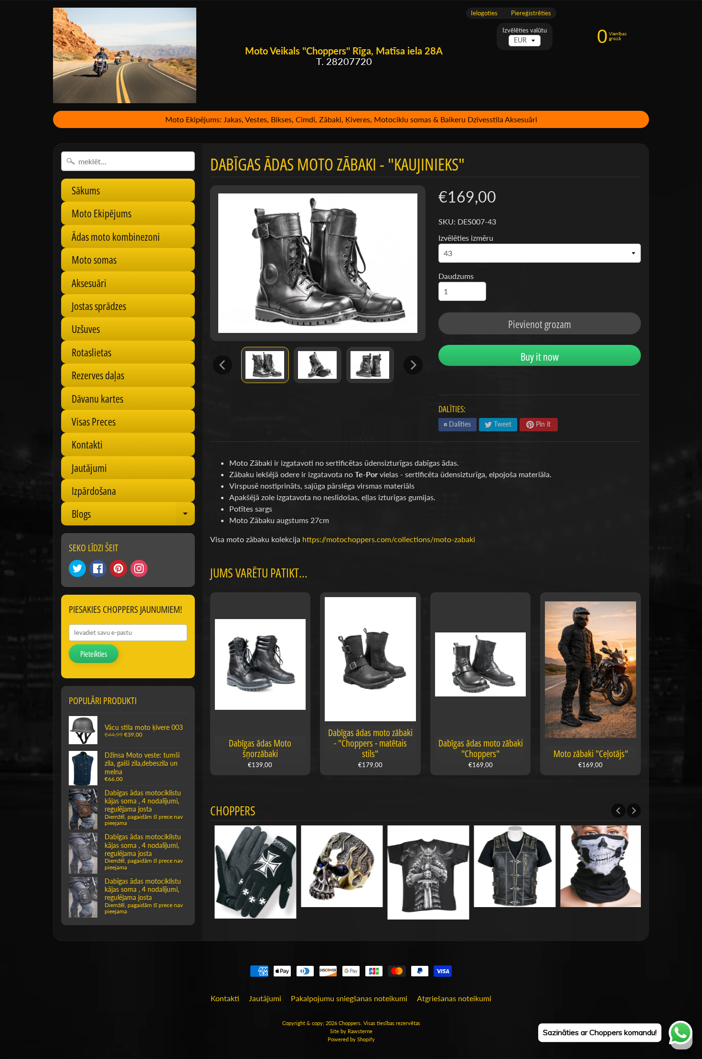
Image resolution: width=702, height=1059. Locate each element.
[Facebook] (97, 568)
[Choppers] (124, 55)
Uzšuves (86, 328)
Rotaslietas (91, 352)
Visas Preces (94, 421)
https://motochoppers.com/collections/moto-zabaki (388, 539)
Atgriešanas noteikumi (454, 998)
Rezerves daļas (98, 375)
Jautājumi (89, 467)
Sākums (86, 190)
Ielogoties (484, 13)
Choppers (350, 1023)
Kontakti (87, 444)
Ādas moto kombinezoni (116, 236)
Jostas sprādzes (99, 306)
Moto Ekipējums (101, 213)
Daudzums (456, 275)
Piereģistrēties (531, 13)
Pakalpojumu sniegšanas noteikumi (349, 998)
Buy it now (540, 356)
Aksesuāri (89, 283)
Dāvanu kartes (97, 398)
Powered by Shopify (351, 1039)
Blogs (133, 515)
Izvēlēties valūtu (524, 30)
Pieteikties (93, 654)
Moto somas (94, 259)
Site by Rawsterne (351, 1031)
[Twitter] (77, 568)
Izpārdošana (94, 490)
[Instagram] (139, 568)
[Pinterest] (118, 568)
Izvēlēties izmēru (465, 237)
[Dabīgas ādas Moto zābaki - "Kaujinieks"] (265, 365)
